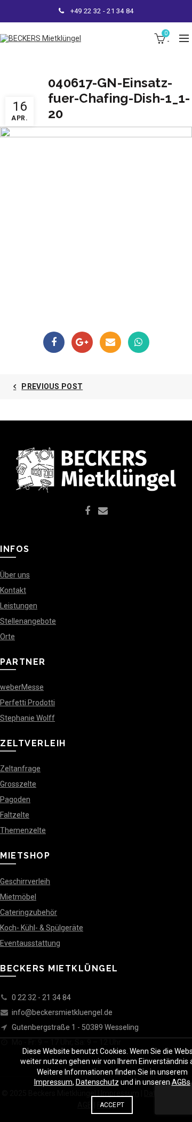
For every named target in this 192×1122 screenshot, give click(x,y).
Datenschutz (97, 1082)
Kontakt (13, 590)
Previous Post (52, 386)
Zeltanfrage (20, 768)
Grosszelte (18, 784)
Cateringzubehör (28, 912)
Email (110, 342)
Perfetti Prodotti (27, 702)
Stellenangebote (28, 621)
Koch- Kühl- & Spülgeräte (41, 927)
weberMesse (22, 687)
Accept (112, 1105)
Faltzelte (14, 815)
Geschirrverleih (25, 881)
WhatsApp (138, 342)
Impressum (53, 1082)
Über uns (15, 575)
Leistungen (18, 605)
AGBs (181, 1082)
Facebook (54, 342)
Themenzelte (23, 830)
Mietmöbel (18, 897)
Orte (7, 636)
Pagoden (15, 799)
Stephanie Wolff (27, 718)
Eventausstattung (30, 943)
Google (82, 342)
